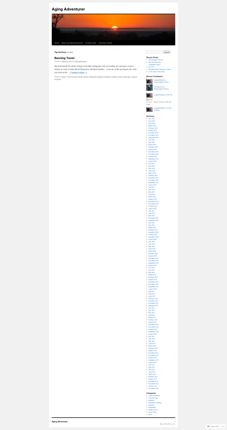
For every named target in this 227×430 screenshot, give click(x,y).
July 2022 (151, 211)
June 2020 (151, 244)
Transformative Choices (155, 60)
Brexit (80, 76)
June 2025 (151, 142)
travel (63, 76)
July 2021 (151, 223)
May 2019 (151, 272)
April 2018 (151, 296)
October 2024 (152, 156)
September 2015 (153, 360)
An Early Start (90, 43)
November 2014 (153, 384)
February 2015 (153, 376)
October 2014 (152, 386)
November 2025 (153, 135)
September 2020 (153, 237)
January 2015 (152, 379)
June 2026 (151, 121)
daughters (151, 400)
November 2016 (153, 327)
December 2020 (153, 232)
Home (57, 43)
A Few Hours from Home (156, 71)
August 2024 (152, 161)
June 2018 (151, 294)
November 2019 (153, 260)
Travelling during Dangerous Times (159, 69)
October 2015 (152, 357)
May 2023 (151, 192)
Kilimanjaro (152, 407)
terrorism (114, 76)
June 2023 (151, 189)
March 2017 (152, 317)
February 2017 (153, 320)
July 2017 (151, 308)
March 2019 (152, 275)
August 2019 (152, 265)
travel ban (126, 76)
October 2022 (152, 206)
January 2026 (152, 130)
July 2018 (151, 291)
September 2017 (153, 305)
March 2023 (152, 197)
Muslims (100, 76)
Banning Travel (64, 58)
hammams (151, 405)
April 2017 (151, 315)
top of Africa (152, 412)
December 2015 (153, 353)
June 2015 (151, 367)
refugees (107, 76)
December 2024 (153, 152)
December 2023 (153, 178)
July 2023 (151, 187)
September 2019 (153, 263)
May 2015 (151, 369)
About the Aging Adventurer (72, 43)
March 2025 (152, 144)
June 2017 (151, 310)
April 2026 (151, 123)
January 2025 (152, 149)
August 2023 (152, 185)
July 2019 (151, 268)
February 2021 (153, 230)
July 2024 (151, 163)
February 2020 (153, 253)
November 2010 (153, 388)
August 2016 (152, 334)
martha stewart (153, 410)
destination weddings (155, 402)
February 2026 (153, 128)
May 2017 (151, 313)
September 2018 (153, 286)
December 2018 (153, 282)
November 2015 (153, 355)
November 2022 (153, 204)
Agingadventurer (81, 61)
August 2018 (152, 289)
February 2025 (153, 147)
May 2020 (151, 246)
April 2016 (151, 343)
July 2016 (151, 336)
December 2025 (153, 133)
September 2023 (153, 182)
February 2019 (153, 277)
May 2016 (151, 341)
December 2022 (153, 201)
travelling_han (158, 87)
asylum (75, 76)
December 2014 (153, 381)
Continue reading (78, 72)
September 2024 (153, 159)
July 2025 (151, 140)
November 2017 (153, 303)
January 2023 (152, 199)
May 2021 (151, 225)
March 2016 (152, 346)
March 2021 (152, 227)
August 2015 (152, 362)
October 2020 (152, 234)
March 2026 (152, 126)
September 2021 (153, 220)
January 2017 (152, 322)
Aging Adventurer (68, 9)
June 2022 (151, 213)
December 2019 (153, 258)
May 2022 (151, 215)
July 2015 (151, 365)
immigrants (93, 76)
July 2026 (151, 118)
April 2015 (151, 372)
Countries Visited (105, 43)
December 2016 (153, 324)
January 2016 (152, 350)
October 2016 (152, 329)
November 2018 (153, 284)
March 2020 (152, 251)
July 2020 (151, 242)
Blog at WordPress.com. (167, 424)
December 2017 (153, 301)
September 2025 (153, 137)
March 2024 (152, 173)
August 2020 (152, 239)
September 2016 (153, 331)
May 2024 (151, 168)
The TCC (151, 67)
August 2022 (152, 208)
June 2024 (151, 166)
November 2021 (153, 218)
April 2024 (151, 171)
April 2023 (151, 194)
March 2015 (152, 374)
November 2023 (153, 180)
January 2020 (152, 256)
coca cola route (153, 398)
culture (85, 76)
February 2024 (153, 175)
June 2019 (151, 270)
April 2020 (151, 249)
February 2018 (153, 298)
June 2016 (151, 339)
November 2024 (153, 154)
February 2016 (153, 348)
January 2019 (152, 279)
